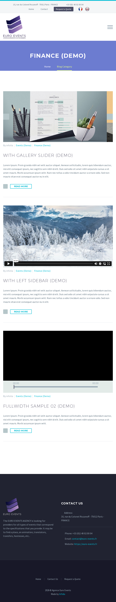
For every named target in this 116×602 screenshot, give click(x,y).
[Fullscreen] (107, 386)
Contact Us (52, 579)
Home (31, 9)
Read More (21, 186)
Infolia (62, 594)
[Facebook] (95, 4)
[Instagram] (104, 4)
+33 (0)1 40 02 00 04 (74, 4)
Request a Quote (63, 9)
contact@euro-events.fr (84, 538)
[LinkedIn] (100, 4)
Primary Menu (110, 27)
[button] (58, 361)
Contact (44, 9)
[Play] (9, 386)
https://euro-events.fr (85, 543)
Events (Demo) (23, 145)
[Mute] (102, 386)
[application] (58, 362)
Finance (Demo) (42, 145)
